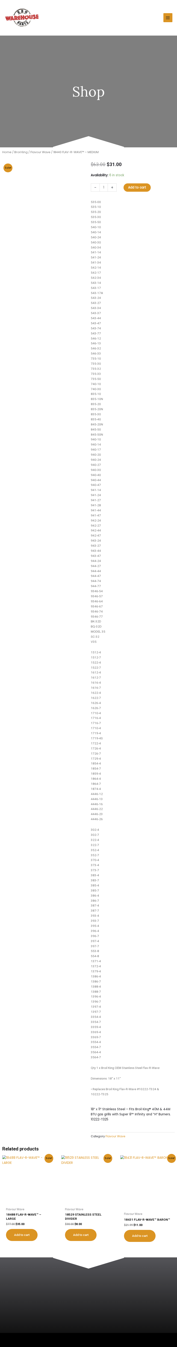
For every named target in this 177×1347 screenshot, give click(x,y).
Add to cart (137, 187)
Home (7, 152)
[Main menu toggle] (167, 17)
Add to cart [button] (22, 1235)
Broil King (21, 152)
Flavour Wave (40, 152)
